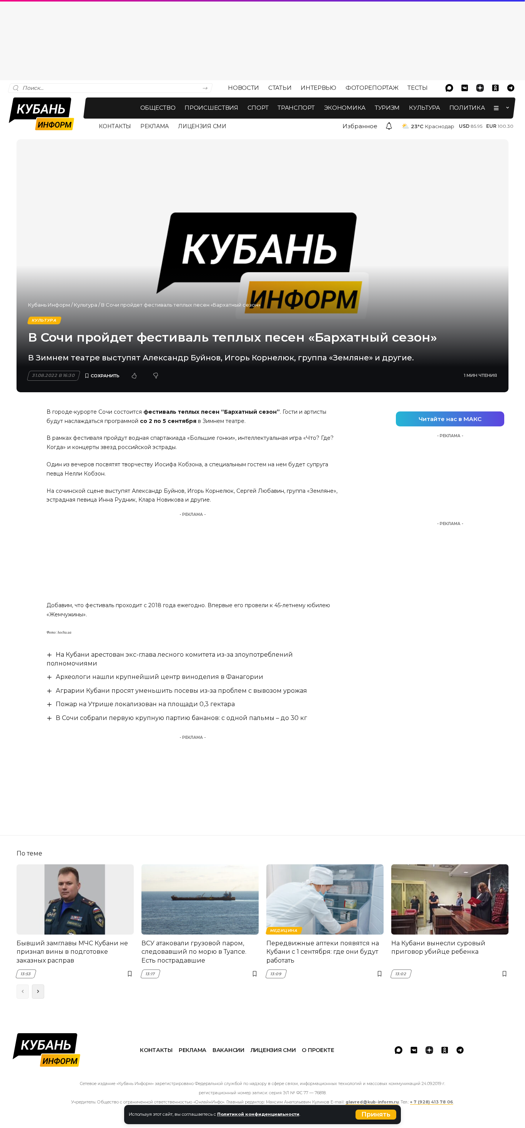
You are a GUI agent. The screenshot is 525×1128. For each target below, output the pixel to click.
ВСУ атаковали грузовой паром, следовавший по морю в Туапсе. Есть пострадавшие (193, 952)
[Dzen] (480, 88)
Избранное (359, 126)
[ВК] (464, 88)
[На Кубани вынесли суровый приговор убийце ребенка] (449, 899)
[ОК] (495, 88)
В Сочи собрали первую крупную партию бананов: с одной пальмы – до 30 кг (181, 718)
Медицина (283, 930)
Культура (85, 305)
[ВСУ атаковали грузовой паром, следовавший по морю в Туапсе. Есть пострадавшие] (200, 899)
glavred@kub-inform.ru (372, 1102)
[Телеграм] (510, 88)
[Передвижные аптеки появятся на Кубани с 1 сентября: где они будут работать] (325, 899)
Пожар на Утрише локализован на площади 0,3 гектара (145, 704)
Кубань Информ (49, 305)
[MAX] (449, 88)
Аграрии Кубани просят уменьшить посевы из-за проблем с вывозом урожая (181, 690)
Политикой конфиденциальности (258, 1114)
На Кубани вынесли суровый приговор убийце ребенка (438, 947)
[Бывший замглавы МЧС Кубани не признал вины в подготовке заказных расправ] (75, 899)
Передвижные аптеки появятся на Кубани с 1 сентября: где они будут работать (322, 952)
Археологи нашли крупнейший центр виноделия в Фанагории (159, 676)
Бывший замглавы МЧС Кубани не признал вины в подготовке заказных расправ (72, 952)
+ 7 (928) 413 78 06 (431, 1102)
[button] (376, 1115)
